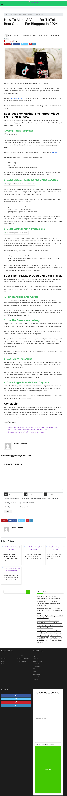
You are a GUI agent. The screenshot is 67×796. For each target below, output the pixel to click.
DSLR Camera (36, 674)
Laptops (35, 656)
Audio (34, 671)
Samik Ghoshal (13, 35)
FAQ (2, 663)
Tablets (35, 669)
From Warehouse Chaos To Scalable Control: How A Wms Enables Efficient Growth (49, 611)
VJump (54, 152)
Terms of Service (21, 661)
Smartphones (36, 666)
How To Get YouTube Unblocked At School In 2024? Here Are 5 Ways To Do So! (10, 557)
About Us (3, 656)
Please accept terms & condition (45, 744)
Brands (3, 661)
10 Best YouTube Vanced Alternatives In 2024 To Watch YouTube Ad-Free (32, 427)
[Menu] (2, 3)
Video (7, 38)
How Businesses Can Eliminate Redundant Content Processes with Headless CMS (48, 604)
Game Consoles (37, 661)
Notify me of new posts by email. (17, 507)
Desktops (35, 679)
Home (7, 14)
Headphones (36, 663)
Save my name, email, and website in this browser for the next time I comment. (32, 498)
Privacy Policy (20, 656)
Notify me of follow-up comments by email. (20, 503)
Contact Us (4, 658)
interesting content (16, 98)
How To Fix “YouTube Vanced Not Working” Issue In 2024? (27, 429)
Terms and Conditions (23, 658)
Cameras (35, 658)
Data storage (36, 676)
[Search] (28, 592)
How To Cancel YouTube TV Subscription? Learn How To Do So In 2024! (10, 578)
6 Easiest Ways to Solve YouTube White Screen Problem (26, 432)
